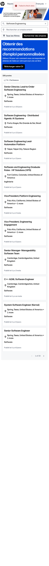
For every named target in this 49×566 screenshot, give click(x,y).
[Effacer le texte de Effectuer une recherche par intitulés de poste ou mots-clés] (45, 23)
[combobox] (24, 23)
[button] (41, 3)
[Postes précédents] (32, 356)
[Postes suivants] (43, 356)
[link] (3, 4)
